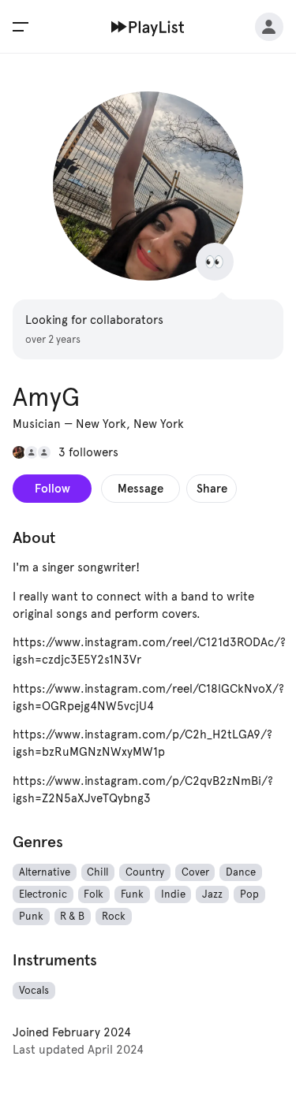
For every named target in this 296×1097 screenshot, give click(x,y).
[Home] (148, 26)
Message (140, 488)
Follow (52, 488)
